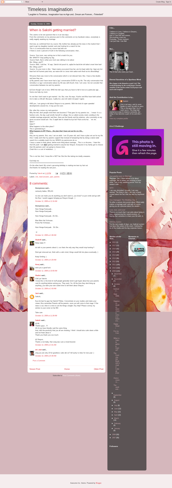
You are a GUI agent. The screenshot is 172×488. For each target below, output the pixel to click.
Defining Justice (115, 222)
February (117, 423)
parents (57, 177)
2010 (114, 268)
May (116, 412)
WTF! (112, 188)
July (116, 405)
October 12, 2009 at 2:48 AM (45, 235)
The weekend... (117, 387)
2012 (114, 261)
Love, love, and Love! (117, 210)
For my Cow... (116, 333)
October (117, 284)
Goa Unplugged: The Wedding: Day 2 (123, 200)
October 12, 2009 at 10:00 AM (46, 271)
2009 (114, 271)
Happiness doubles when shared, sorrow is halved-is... (117, 311)
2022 (114, 242)
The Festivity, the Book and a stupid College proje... (116, 364)
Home (67, 369)
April (116, 415)
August (116, 400)
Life (36, 177)
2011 (114, 265)
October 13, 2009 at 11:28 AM (46, 316)
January (117, 428)
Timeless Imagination (50, 9)
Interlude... (116, 290)
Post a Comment (39, 361)
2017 (114, 245)
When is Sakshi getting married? (116, 344)
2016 (114, 249)
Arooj (37, 264)
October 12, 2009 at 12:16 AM (46, 201)
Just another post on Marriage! (121, 176)
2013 (114, 258)
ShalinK (38, 240)
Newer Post (35, 369)
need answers (44, 177)
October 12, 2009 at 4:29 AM (45, 260)
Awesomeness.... (116, 380)
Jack (37, 293)
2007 (114, 438)
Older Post (98, 369)
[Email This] (61, 173)
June (116, 409)
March (116, 418)
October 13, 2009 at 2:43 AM (45, 288)
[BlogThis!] (63, 173)
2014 (114, 255)
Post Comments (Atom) (71, 375)
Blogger (98, 483)
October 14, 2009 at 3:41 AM (45, 345)
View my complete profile (119, 118)
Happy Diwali (116, 326)
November (118, 279)
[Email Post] (56, 173)
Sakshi (38, 320)
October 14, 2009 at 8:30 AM (45, 356)
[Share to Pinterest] (71, 173)
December (118, 274)
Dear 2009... (116, 296)
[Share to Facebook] (68, 173)
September (117, 395)
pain (51, 177)
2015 (114, 252)
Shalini (38, 275)
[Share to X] (66, 173)
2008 (114, 434)
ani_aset (38, 350)
